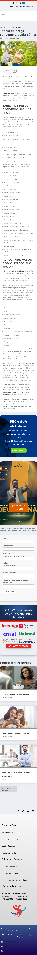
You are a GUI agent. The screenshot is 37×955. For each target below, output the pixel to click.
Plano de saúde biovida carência (15, 694)
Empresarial (7, 394)
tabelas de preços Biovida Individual (15, 392)
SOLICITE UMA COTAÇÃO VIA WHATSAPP (22, 6)
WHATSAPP (18, 450)
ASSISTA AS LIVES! (19, 507)
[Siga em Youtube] (33, 811)
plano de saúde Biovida (20, 271)
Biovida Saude (16, 27)
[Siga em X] (17, 3)
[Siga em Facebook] (13, 3)
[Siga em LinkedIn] (23, 3)
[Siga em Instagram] (20, 3)
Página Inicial (4, 27)
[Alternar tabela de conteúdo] (13, 71)
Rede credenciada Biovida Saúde (15, 733)
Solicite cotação (18, 646)
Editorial (6, 39)
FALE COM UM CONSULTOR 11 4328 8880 (15, 9)
